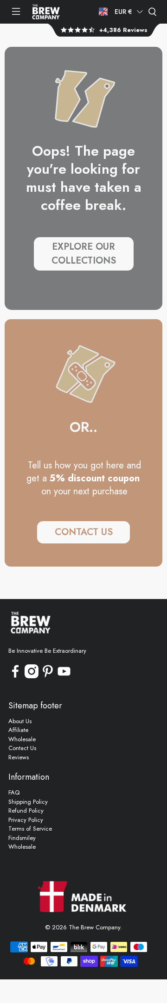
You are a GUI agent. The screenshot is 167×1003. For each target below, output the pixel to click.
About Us (20, 721)
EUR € (123, 11)
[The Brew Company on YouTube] (64, 676)
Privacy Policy (25, 819)
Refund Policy (26, 810)
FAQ (13, 792)
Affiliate (18, 729)
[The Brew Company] (46, 11)
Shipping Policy (28, 801)
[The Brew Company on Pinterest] (48, 676)
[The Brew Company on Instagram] (32, 676)
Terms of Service (30, 828)
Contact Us (22, 748)
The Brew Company (94, 927)
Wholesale (22, 739)
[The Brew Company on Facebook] (15, 676)
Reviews (18, 757)
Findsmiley (22, 837)
